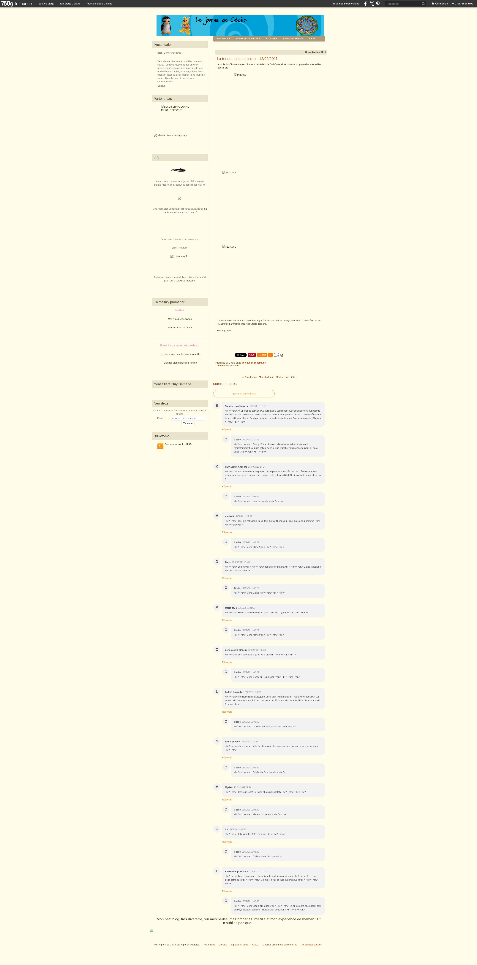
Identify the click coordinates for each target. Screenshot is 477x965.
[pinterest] (377, 3)
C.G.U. (255, 944)
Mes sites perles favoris (180, 319)
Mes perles (223, 38)
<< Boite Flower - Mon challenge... (258, 377)
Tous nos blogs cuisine (346, 3)
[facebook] (365, 3)
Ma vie (312, 38)
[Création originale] (179, 199)
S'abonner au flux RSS (178, 444)
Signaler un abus (239, 944)
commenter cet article (228, 365)
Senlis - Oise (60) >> (286, 377)
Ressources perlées (248, 38)
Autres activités (293, 38)
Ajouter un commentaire (244, 393)
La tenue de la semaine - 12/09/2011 (247, 59)
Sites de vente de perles (180, 327)
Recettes (271, 38)
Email (160, 418)
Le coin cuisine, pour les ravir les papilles (180, 354)
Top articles (209, 944)
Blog (159, 53)
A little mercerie (187, 280)
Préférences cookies (311, 944)
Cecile (173, 944)
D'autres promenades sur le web (180, 363)
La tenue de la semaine (254, 363)
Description (163, 61)
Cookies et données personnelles (280, 944)
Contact (161, 86)
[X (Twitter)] (371, 3)
